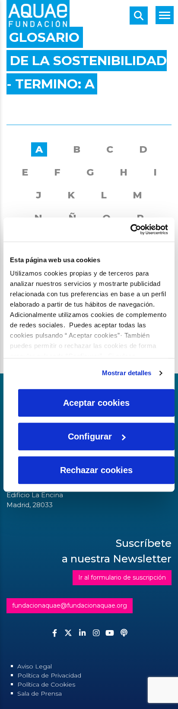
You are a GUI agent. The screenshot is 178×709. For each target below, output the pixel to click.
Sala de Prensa (39, 693)
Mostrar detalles (127, 372)
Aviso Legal (34, 666)
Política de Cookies (46, 684)
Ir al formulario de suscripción (122, 577)
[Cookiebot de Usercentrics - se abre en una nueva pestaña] (130, 229)
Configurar (90, 436)
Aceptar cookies (96, 403)
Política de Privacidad (49, 675)
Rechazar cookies (96, 470)
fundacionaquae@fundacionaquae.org (69, 605)
